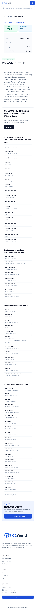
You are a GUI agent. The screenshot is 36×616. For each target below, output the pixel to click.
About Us (4, 573)
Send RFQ (9, 127)
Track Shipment (6, 587)
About (15, 610)
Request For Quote (7, 561)
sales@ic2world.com (10, 590)
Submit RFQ (18, 597)
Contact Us (5, 575)
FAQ (3, 578)
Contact (20, 610)
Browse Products (6, 558)
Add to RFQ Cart (19, 516)
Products (9, 16)
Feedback (4, 564)
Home (3, 16)
